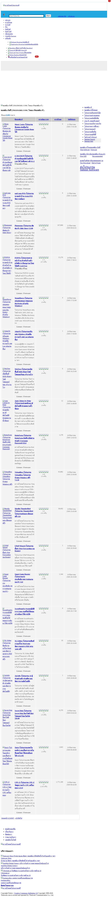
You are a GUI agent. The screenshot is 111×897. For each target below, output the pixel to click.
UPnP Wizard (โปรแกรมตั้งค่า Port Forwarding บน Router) (25, 548)
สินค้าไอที (8, 31)
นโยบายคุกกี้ (45, 891)
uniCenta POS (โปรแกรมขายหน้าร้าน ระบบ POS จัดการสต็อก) (24, 196)
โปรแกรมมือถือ (90, 132)
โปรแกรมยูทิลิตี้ (90, 134)
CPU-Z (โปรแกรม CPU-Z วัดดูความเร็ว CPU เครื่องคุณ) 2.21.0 (24, 785)
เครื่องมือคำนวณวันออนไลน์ (18, 57)
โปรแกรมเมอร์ (89, 129)
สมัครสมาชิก (61, 16)
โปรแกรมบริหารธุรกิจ (92, 123)
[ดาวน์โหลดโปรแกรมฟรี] (11, 5)
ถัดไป (20, 818)
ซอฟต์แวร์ (26, 42)
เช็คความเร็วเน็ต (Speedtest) (24, 48)
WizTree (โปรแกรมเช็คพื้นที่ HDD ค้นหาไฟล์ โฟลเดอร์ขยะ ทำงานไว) (24, 371)
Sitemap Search (89, 139)
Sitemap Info (88, 141)
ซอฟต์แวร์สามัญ (86, 155)
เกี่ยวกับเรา (9, 832)
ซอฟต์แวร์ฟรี (95, 148)
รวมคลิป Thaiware (10, 36)
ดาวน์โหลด (8, 22)
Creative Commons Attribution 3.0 (26, 893)
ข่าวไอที (7, 25)
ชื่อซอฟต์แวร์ (19, 119)
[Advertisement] (55, 88)
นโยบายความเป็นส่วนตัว (28, 891)
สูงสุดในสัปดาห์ (86, 162)
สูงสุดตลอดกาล (97, 162)
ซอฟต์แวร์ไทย (85, 148)
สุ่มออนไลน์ (22, 55)
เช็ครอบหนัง (9, 34)
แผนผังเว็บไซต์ (10, 840)
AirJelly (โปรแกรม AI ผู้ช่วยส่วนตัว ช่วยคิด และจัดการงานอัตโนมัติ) (24, 678)
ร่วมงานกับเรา (10, 837)
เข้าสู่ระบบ (71, 16)
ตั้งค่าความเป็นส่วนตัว (9, 891)
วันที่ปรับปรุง (71, 119)
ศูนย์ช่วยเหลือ (10, 829)
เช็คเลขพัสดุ (27, 52)
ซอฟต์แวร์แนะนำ (98, 155)
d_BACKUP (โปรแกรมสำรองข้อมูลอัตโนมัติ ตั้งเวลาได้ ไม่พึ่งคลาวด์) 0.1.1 (25, 158)
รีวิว (6, 27)
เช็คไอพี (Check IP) (21, 50)
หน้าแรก (7, 20)
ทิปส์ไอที (8, 29)
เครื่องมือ (8, 38)
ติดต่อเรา (8, 834)
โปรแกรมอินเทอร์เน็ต (92, 113)
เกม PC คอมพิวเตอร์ (92, 121)
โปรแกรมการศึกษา (91, 126)
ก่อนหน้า (4, 818)
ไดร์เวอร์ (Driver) (90, 137)
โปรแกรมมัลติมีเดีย (91, 118)
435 (16, 818)
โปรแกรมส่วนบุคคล (92, 115)
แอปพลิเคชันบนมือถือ (31, 44)
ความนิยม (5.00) (44, 119)
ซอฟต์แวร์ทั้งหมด (90, 110)
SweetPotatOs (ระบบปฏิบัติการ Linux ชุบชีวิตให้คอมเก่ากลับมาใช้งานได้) (24, 611)
